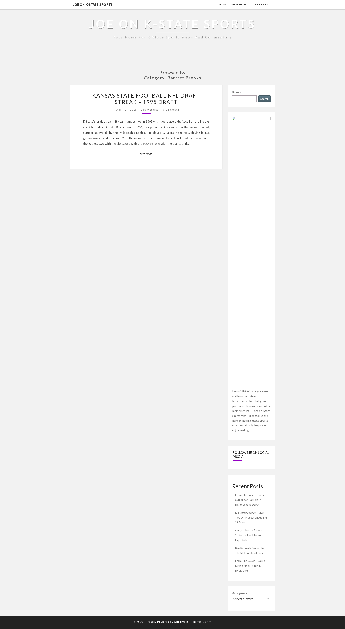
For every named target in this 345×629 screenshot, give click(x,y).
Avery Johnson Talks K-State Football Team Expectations (249, 535)
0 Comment (171, 109)
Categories (239, 593)
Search (236, 92)
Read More (147, 154)
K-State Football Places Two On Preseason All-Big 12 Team (251, 517)
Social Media (262, 4)
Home (222, 4)
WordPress (181, 621)
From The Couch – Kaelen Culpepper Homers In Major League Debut (250, 499)
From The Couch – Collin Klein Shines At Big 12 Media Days (250, 565)
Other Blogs (238, 4)
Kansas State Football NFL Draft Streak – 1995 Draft (146, 98)
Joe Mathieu (150, 109)
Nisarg (206, 621)
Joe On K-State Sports (93, 4)
